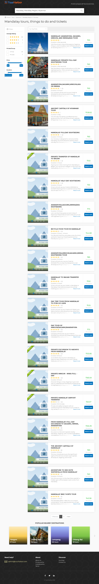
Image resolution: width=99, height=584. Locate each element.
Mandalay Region (27, 17)
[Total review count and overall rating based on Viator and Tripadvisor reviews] (62, 88)
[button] (32, 52)
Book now (88, 45)
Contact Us (62, 562)
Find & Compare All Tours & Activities (82, 4)
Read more (76, 47)
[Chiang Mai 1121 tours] (39, 535)
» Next (68, 516)
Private (16, 54)
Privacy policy (39, 562)
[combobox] (49, 10)
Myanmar (18, 17)
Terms (37, 566)
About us (38, 560)
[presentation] (4, 536)
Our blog (61, 560)
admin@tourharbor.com (17, 561)
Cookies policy (39, 564)
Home (8, 17)
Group (16, 51)
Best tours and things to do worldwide (13, 2)
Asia (12, 17)
